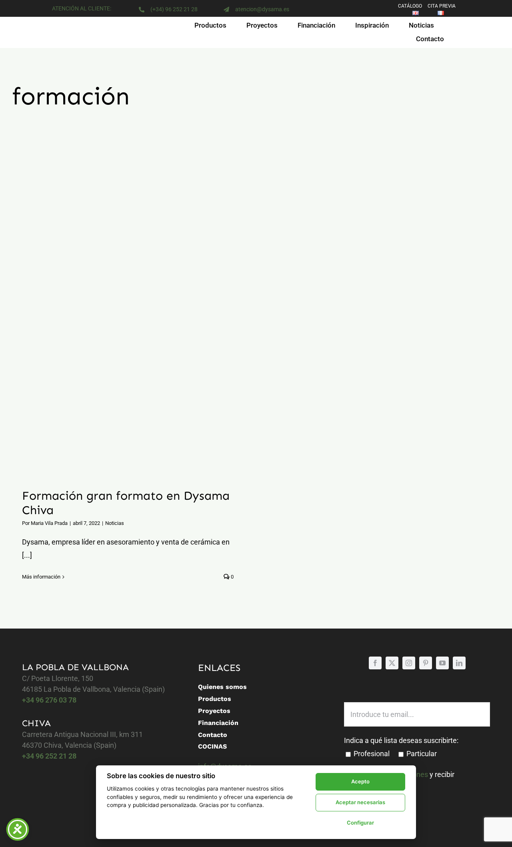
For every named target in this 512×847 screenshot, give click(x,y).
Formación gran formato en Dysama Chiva (118, 322)
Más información (41, 577)
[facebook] (375, 663)
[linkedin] (459, 663)
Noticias (114, 523)
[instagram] (408, 663)
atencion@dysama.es (262, 9)
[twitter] (392, 663)
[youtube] (442, 663)
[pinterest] (425, 663)
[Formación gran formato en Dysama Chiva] (128, 322)
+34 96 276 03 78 (49, 700)
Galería (137, 322)
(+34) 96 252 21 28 (174, 9)
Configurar (360, 822)
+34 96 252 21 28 (49, 756)
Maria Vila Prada (49, 523)
